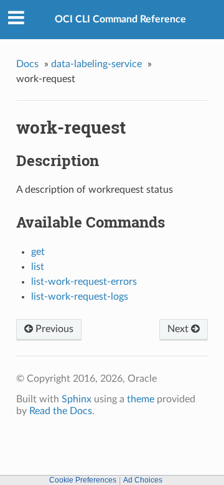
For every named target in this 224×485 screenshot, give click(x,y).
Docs (27, 64)
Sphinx (76, 399)
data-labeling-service (96, 64)
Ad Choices (142, 480)
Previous (53, 329)
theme (140, 399)
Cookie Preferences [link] (82, 480)
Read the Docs (60, 411)
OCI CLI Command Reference (120, 19)
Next (179, 329)
